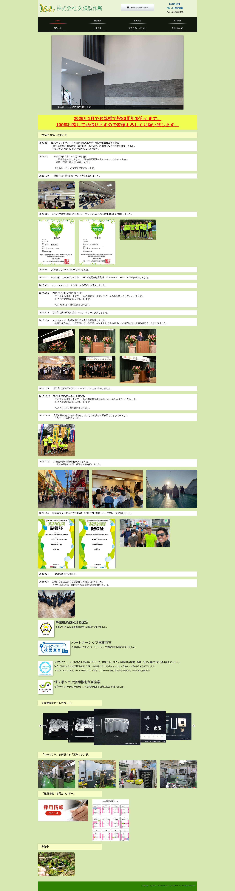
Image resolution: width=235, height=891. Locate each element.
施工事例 (177, 21)
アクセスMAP (177, 28)
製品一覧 (57, 28)
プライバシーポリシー (137, 28)
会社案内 (97, 21)
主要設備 (97, 28)
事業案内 (137, 21)
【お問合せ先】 (171, 4)
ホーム (58, 21)
